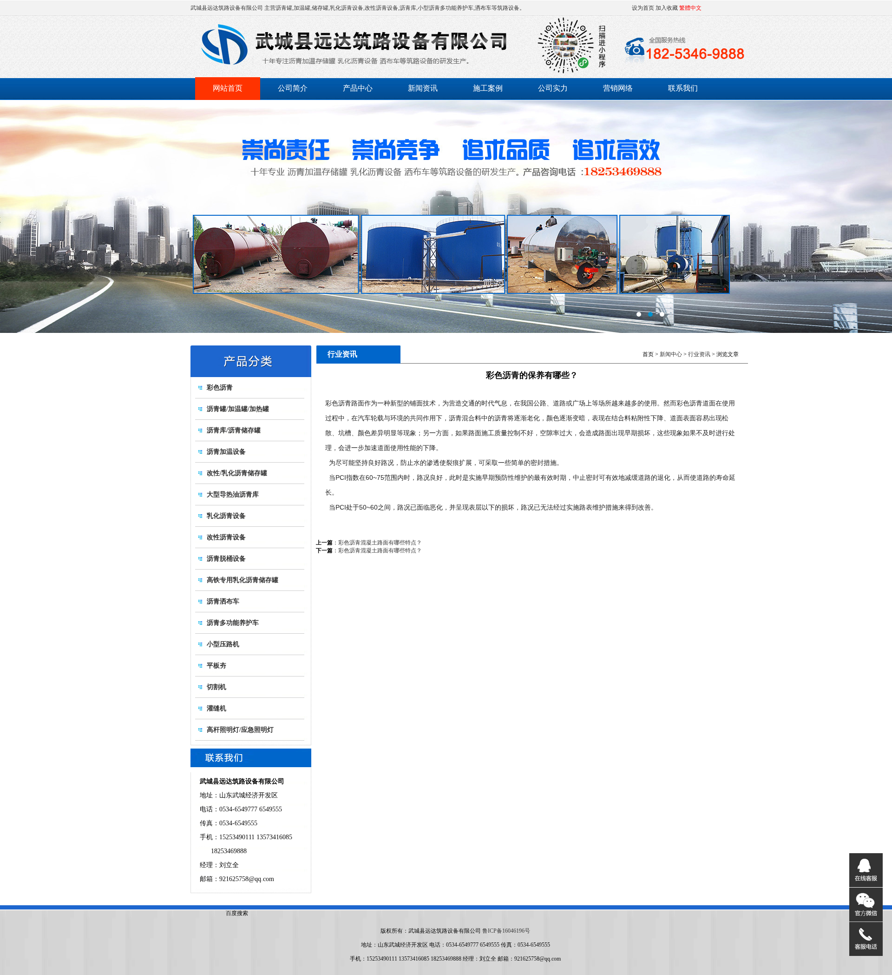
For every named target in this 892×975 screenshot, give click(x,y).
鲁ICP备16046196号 (506, 931)
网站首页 (228, 88)
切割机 (216, 686)
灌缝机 (216, 708)
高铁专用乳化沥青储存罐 (242, 580)
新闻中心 (671, 354)
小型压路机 (223, 644)
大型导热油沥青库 (233, 494)
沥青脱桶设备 (226, 558)
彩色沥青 (220, 387)
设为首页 (643, 8)
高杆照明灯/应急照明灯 (240, 729)
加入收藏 (667, 8)
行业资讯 (699, 354)
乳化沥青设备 (226, 515)
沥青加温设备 (226, 451)
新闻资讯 (423, 88)
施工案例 (488, 88)
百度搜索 (237, 913)
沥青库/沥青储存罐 (234, 430)
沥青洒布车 (223, 601)
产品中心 (358, 88)
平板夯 (216, 665)
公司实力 (553, 88)
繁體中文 (690, 8)
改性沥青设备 (226, 537)
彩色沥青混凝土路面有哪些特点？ (380, 542)
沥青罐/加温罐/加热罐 (238, 408)
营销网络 (618, 88)
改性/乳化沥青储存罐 (237, 473)
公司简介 (293, 88)
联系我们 (683, 88)
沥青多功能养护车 (233, 622)
